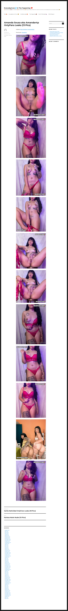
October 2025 (7, 541)
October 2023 (7, 568)
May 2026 (6, 533)
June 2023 (6, 572)
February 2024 (7, 563)
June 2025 (6, 545)
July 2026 (6, 531)
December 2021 (7, 592)
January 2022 (7, 591)
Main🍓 (5, 14)
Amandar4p (24, 32)
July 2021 (6, 597)
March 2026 (7, 535)
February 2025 (7, 550)
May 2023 (6, 573)
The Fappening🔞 (33, 14)
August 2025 (7, 543)
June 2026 (6, 532)
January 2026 (7, 538)
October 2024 (7, 554)
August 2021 (7, 596)
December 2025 (8, 539)
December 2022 (8, 579)
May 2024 (6, 560)
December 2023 (8, 566)
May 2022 (6, 587)
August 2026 (7, 530)
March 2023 (7, 576)
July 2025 (6, 544)
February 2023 (7, 577)
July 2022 (6, 585)
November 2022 (8, 580)
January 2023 (7, 578)
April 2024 (7, 561)
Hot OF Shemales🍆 (42, 14)
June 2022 (6, 586)
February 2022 (7, 590)
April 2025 (7, 548)
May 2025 (6, 547)
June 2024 (7, 559)
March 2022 (7, 589)
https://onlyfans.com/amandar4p (27, 29)
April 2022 (7, 588)
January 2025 (7, 551)
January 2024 (7, 564)
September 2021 (8, 595)
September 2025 (8, 542)
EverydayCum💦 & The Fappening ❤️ (18, 8)
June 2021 (6, 598)
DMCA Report (51, 14)
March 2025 (7, 549)
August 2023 (7, 570)
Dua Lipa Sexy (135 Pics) (54, 34)
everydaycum (6, 32)
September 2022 (8, 582)
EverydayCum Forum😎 (14, 14)
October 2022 (7, 581)
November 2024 (8, 553)
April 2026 (7, 534)
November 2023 (8, 567)
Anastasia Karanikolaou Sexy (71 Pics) (56, 32)
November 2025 (7, 540)
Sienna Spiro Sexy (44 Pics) (54, 31)
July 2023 (6, 571)
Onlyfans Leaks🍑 (24, 14)
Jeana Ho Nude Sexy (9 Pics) (54, 33)
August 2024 (7, 557)
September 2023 (8, 569)
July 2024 (6, 558)
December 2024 (8, 552)
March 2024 (7, 562)
